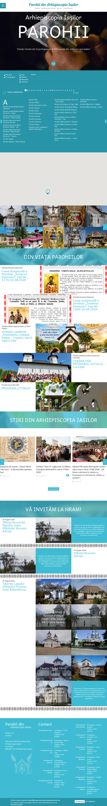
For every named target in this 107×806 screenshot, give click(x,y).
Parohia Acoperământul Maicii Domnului (13, 107)
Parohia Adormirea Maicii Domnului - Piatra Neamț (12, 117)
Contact (59, 8)
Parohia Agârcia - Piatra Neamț (14, 141)
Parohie (9, 75)
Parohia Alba (33, 99)
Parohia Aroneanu (35, 119)
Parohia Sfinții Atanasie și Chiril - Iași (65, 113)
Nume (33, 74)
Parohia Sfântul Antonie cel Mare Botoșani (65, 130)
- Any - (13, 93)
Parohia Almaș (34, 110)
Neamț (24, 77)
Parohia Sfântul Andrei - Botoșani (66, 121)
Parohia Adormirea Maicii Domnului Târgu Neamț (12, 130)
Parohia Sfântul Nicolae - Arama (91, 107)
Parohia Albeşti (34, 102)
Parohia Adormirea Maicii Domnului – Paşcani (12, 135)
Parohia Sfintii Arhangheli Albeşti (65, 107)
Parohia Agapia (8, 139)
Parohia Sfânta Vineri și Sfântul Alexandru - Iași (65, 118)
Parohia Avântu (34, 124)
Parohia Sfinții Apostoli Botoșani (65, 109)
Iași (22, 75)
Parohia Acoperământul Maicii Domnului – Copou (13, 112)
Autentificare (68, 8)
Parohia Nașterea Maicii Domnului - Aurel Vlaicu (66, 100)
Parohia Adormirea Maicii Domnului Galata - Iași (12, 126)
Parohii (37, 8)
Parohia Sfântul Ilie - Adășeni (90, 104)
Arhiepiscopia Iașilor (48, 8)
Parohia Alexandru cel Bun (38, 105)
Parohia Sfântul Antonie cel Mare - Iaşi (66, 125)
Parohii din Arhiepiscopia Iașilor (53, 4)
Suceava (24, 82)
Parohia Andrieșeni (35, 113)
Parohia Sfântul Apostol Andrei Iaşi (65, 134)
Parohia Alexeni (34, 108)
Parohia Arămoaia (35, 121)
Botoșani (24, 79)
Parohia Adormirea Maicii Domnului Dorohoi (12, 121)
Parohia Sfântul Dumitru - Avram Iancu (65, 139)
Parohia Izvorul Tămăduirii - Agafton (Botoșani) (38, 128)
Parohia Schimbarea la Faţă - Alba (66, 104)
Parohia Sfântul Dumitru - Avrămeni (89, 100)
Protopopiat (10, 77)
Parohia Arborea (34, 116)
